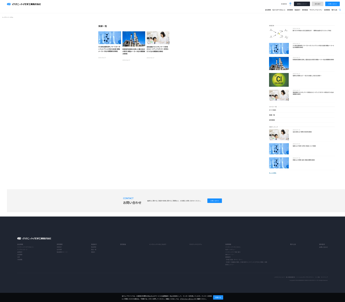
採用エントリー (302, 4)
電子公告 (334, 10)
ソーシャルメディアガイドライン (305, 277)
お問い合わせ (332, 4)
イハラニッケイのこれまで (157, 244)
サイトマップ (324, 277)
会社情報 (268, 10)
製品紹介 (297, 10)
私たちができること (278, 10)
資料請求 (317, 4)
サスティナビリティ (316, 10)
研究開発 (290, 10)
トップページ (5, 17)
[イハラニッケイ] (34, 238)
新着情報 (284, 4)
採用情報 (327, 10)
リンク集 (317, 277)
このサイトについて (279, 277)
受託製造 (305, 10)
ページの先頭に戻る (342, 299)
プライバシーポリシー (187, 299)
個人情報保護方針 (290, 277)
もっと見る (272, 173)
